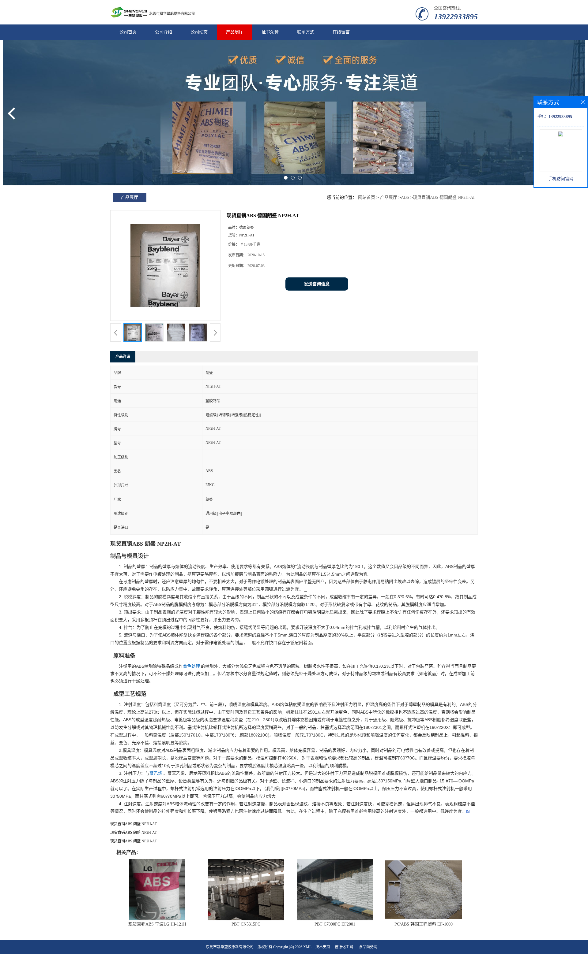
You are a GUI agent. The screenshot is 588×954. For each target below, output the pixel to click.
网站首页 (366, 197)
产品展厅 (234, 32)
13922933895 (456, 16)
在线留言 (341, 32)
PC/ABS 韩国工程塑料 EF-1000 (423, 924)
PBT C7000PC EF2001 (335, 924)
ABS (405, 197)
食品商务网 (368, 947)
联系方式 (305, 32)
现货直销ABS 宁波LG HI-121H (157, 924)
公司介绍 (163, 32)
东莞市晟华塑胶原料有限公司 (230, 947)
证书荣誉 (270, 32)
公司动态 (199, 32)
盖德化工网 (344, 947)
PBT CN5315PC (246, 924)
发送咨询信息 (317, 284)
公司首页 (128, 32)
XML (307, 947)
